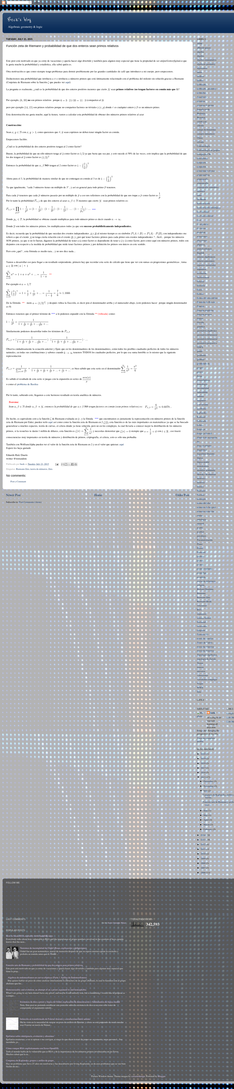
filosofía (201, 285)
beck (212, 713)
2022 (203, 753)
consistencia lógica (206, 170)
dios (199, 219)
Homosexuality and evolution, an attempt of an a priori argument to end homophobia (46, 989)
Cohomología (203, 146)
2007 (203, 867)
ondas (199, 515)
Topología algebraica (207, 654)
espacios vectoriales (206, 265)
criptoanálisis (203, 174)
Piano (199, 544)
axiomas (201, 100)
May (206, 815)
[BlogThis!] (66, 464)
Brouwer (201, 117)
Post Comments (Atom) (30, 502)
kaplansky (202, 412)
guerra (200, 371)
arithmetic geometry (206, 88)
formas (200, 293)
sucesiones (202, 626)
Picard (200, 548)
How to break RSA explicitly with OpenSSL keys (29, 935)
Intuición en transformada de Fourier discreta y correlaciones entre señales (55, 1018)
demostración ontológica (208, 207)
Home (98, 495)
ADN (199, 43)
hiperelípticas (203, 380)
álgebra (200, 55)
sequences (201, 613)
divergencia (202, 224)
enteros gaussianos (205, 260)
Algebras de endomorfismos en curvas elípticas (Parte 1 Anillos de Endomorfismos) (47, 977)
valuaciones (202, 675)
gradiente (201, 355)
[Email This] (62, 464)
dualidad (201, 232)
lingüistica (202, 449)
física (199, 289)
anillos (200, 80)
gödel (199, 351)
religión (201, 584)
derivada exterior (205, 215)
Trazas (200, 662)
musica (200, 486)
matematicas (203, 466)
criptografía (202, 183)
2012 (203, 844)
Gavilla (200, 322)
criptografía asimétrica (208, 187)
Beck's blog (19, 20)
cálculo (200, 125)
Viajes (200, 683)
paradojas (201, 535)
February (208, 829)
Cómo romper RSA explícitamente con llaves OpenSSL (32, 1048)
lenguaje (201, 429)
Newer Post (13, 495)
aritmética (202, 92)
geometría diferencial (207, 338)
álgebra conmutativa (206, 59)
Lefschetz (201, 420)
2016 (203, 772)
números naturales (205, 511)
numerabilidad (204, 503)
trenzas (200, 667)
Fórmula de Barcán (206, 302)
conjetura (201, 162)
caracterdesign (138, 1076)
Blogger (161, 1076)
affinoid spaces (204, 47)
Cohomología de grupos (208, 150)
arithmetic (202, 84)
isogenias (201, 400)
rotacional (202, 605)
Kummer (201, 416)
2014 (203, 835)
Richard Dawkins (205, 589)
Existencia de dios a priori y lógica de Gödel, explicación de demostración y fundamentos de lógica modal (70, 1001)
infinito (200, 396)
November (209, 786)
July (206, 790)
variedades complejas (207, 679)
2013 (203, 839)
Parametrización (205, 539)
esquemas (201, 269)
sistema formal (204, 617)
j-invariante (202, 404)
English (200, 252)
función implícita (205, 310)
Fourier (200, 306)
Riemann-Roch (204, 601)
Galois (200, 318)
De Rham (201, 199)
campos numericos (206, 133)
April (206, 819)
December (209, 781)
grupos (200, 367)
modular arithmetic (206, 470)
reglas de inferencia (206, 581)
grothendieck (203, 363)
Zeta (50, 468)
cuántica (201, 191)
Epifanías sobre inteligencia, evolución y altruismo (30, 1036)
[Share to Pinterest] (75, 464)
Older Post (182, 495)
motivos (201, 482)
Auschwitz (202, 96)
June (206, 810)
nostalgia (201, 498)
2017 (203, 767)
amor (199, 72)
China (200, 137)
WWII (200, 687)
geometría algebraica (207, 330)
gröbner (201, 359)
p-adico (200, 531)
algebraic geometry (206, 63)
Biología (201, 113)
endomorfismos (204, 248)
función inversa (204, 314)
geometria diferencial (207, 334)
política (200, 556)
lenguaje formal (204, 433)
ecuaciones (202, 236)
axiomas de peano (205, 105)
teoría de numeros (205, 650)
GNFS (200, 347)
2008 (203, 863)
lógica (200, 457)
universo (201, 671)
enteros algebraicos (206, 256)
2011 (203, 849)
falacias (200, 281)
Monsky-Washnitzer (206, 474)
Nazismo (201, 490)
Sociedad (201, 622)
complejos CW (204, 154)
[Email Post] (56, 463)
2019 (203, 758)
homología (202, 384)
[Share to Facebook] (72, 464)
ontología (201, 519)
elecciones (202, 240)
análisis (200, 76)
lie (198, 441)
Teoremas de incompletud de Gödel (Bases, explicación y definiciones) (53, 947)
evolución (201, 273)
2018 (203, 763)
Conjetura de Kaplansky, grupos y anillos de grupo (30, 1060)
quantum (201, 576)
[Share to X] (69, 464)
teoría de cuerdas (205, 638)
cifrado (200, 141)
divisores (201, 228)
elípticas (201, 244)
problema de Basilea (27, 384)
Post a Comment (18, 481)
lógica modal (203, 461)
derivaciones (203, 211)
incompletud (203, 388)
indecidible (202, 392)
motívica (201, 478)
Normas (201, 494)
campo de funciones (206, 129)
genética (201, 326)
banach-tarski (203, 109)
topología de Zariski (206, 658)
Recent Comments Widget (117, 923)
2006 (203, 872)
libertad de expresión (207, 437)
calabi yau (202, 121)
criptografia (202, 178)
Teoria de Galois (204, 642)
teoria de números (38, 468)
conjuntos (201, 166)
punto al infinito (204, 568)
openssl (200, 523)
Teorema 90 (202, 634)
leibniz (200, 425)
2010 (203, 853)
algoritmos (202, 68)
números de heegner (206, 507)
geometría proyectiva (207, 342)
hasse (199, 375)
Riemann (201, 593)
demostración (203, 203)
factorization (203, 277)
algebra (200, 51)
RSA (199, 609)
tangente (201, 630)
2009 (203, 858)
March (207, 824)
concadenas (202, 158)
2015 (203, 777)
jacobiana (201, 408)
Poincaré (201, 552)
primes (200, 560)
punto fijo (201, 572)
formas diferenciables (207, 297)
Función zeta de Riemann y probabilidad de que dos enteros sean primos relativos (44, 965)
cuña (199, 195)
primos (200, 564)
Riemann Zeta (22, 468)
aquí (67, 82)
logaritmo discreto (205, 453)
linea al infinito (204, 445)
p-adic (200, 527)
